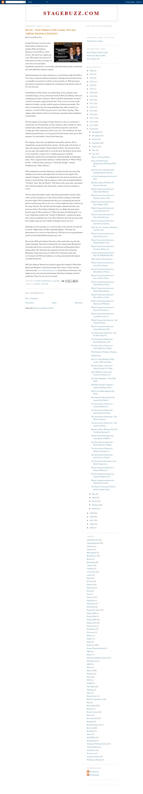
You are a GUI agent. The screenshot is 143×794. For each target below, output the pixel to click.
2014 (92, 114)
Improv (89, 638)
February (95, 505)
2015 (92, 110)
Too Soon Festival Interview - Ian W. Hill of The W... (103, 334)
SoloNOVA (91, 737)
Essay (89, 591)
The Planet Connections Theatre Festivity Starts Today (103, 488)
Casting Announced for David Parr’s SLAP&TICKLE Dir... (102, 254)
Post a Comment (31, 298)
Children (90, 568)
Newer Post (29, 302)
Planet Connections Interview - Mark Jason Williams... (103, 302)
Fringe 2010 (91, 622)
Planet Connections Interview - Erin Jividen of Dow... (103, 276)
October (95, 139)
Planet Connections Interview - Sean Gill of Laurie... (103, 264)
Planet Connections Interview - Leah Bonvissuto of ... (103, 315)
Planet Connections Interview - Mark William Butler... (103, 289)
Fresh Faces (91, 603)
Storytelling (91, 740)
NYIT (89, 680)
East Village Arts (93, 58)
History (89, 635)
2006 (92, 524)
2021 (92, 89)
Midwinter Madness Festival (97, 657)
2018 (92, 99)
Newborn (90, 673)
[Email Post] (62, 281)
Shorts (89, 734)
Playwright (91, 705)
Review (45, 284)
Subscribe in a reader (95, 41)
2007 (92, 520)
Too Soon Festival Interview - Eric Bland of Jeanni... (104, 418)
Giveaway (90, 632)
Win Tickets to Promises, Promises (104, 352)
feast (88, 594)
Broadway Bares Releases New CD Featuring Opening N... (104, 430)
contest (89, 575)
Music (89, 667)
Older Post (79, 302)
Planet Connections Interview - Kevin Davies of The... (103, 296)
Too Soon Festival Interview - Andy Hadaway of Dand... (102, 347)
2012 (92, 121)
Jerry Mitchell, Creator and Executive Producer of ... (101, 373)
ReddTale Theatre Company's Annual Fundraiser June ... (102, 386)
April (94, 497)
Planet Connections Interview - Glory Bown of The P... (103, 283)
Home (54, 302)
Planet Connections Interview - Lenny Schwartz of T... (103, 209)
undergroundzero (93, 756)
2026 (92, 70)
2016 (92, 107)
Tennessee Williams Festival (97, 743)
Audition (90, 546)
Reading (90, 721)
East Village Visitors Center (97, 52)
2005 (92, 527)
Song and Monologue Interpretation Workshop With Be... (103, 163)
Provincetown (92, 718)
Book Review (92, 555)
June (94, 154)
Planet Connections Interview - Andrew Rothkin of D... (103, 475)
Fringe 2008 (91, 616)
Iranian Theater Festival (96, 648)
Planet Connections (94, 699)
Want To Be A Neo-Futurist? (102, 259)
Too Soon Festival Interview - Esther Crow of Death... (102, 456)
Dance (89, 578)
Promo (89, 715)
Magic (89, 654)
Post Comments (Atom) (44, 308)
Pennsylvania (92, 696)
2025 (92, 74)
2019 (92, 96)
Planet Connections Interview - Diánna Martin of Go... (103, 241)
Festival (90, 597)
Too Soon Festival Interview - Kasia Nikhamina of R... (102, 340)
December (96, 132)
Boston (89, 559)
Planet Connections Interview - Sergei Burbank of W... (103, 327)
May (94, 494)
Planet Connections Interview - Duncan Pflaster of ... (103, 469)
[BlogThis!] (68, 281)
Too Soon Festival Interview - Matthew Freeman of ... (102, 449)
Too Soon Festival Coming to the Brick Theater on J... (103, 462)
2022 (92, 85)
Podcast (90, 708)
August (95, 146)
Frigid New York (93, 610)
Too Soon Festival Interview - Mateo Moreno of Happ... (102, 443)
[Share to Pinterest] (76, 281)
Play (88, 702)
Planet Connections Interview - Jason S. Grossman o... (103, 308)
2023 (92, 81)
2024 (92, 78)
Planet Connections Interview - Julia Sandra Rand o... (103, 190)
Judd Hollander (93, 775)
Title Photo (91, 750)
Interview (90, 645)
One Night (91, 686)
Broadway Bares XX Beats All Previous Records (102, 184)
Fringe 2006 (91, 613)
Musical (90, 670)
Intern (89, 641)
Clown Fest (91, 571)
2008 (92, 516)
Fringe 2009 (91, 619)
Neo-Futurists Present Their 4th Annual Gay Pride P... (103, 398)
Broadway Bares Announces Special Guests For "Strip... (102, 367)
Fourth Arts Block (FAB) (96, 55)
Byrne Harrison (93, 771)
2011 (92, 125)
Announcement (92, 543)
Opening (90, 689)
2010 (92, 129)
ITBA (89, 651)
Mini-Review (92, 661)
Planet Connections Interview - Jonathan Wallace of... (103, 247)
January (95, 508)
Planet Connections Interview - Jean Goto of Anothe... (103, 222)
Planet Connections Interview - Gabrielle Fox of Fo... (103, 481)
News (89, 677)
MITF (89, 664)
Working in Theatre (94, 759)
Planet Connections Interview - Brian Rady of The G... (103, 270)
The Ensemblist (93, 747)
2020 (92, 92)
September (96, 143)
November (96, 135)
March (94, 501)
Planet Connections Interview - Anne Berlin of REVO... (103, 437)
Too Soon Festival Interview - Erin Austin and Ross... (104, 424)
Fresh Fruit (91, 606)
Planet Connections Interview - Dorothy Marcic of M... (103, 196)
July (94, 150)
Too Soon (90, 753)
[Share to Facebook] (74, 281)
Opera (89, 692)
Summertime (96, 355)
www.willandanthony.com (47, 270)
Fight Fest (90, 600)
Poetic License (92, 712)
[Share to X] (71, 281)
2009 (92, 513)
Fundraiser (91, 629)
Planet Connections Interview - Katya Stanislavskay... (103, 215)
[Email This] (66, 281)
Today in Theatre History (100, 157)
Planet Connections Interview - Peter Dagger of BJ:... (103, 203)
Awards (89, 549)
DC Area (90, 581)
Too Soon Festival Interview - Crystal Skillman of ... (102, 405)
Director (90, 584)
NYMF (89, 683)
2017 (92, 103)
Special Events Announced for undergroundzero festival (102, 171)
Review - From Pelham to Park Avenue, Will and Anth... (102, 360)
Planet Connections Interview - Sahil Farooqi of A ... (103, 235)
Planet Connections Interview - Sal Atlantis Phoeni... (104, 321)
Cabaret (36, 284)
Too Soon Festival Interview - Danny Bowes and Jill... (102, 411)
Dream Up (90, 587)
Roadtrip (90, 731)
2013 (92, 118)
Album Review (92, 540)
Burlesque (91, 562)
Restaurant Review (94, 724)
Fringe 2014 (91, 626)
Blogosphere (91, 552)
